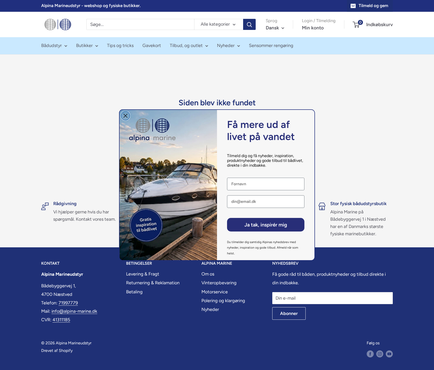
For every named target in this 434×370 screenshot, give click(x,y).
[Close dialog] (125, 115)
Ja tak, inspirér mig (265, 225)
